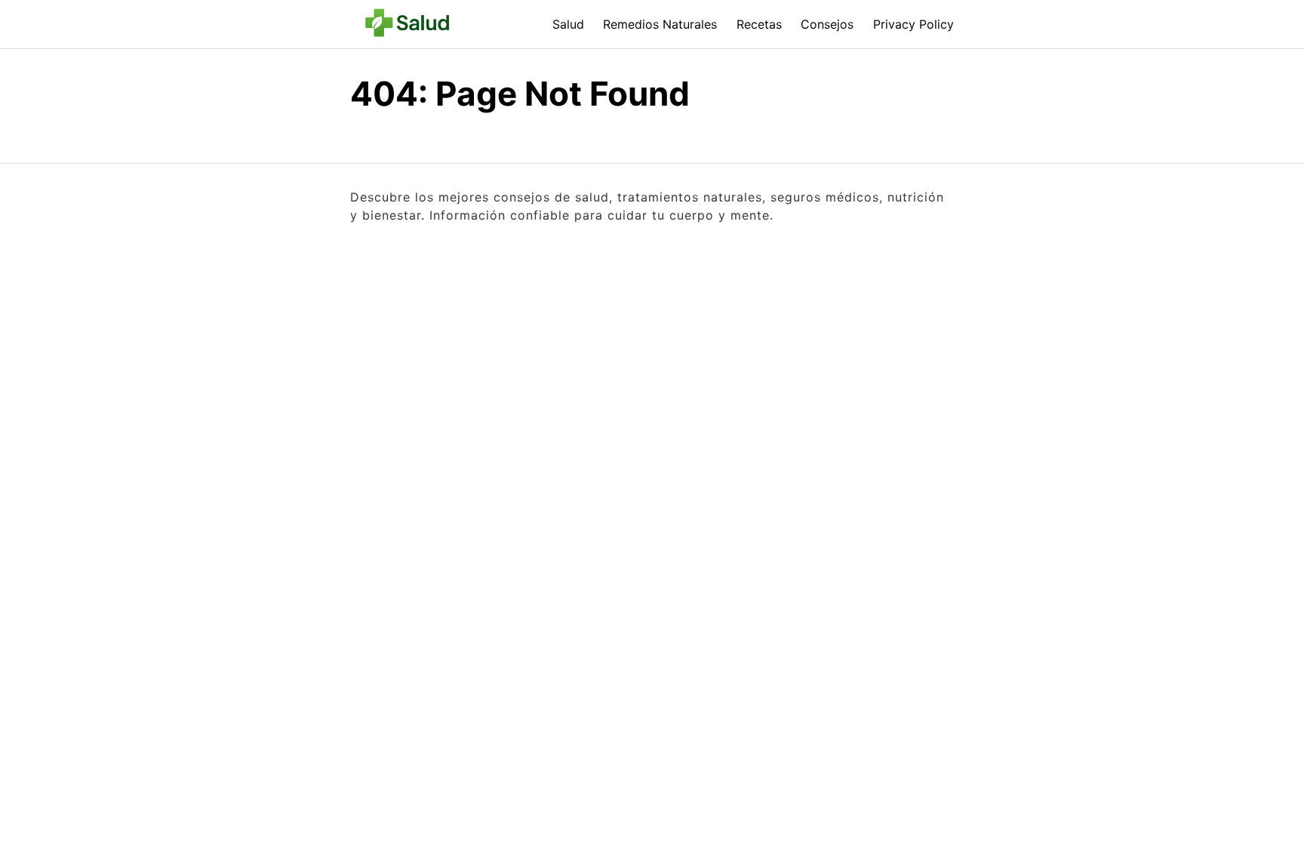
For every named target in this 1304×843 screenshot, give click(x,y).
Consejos (827, 24)
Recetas (759, 24)
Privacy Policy (913, 24)
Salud (568, 24)
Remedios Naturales (660, 24)
